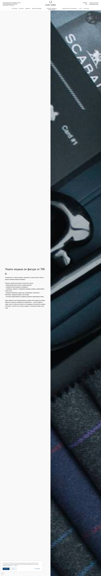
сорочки (21, 8)
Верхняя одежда (36, 8)
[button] (93, 4)
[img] (50, 3)
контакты (86, 8)
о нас (80, 8)
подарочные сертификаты (69, 8)
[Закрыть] (2, 573)
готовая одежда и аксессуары (52, 9)
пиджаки (27, 8)
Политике (15, 565)
